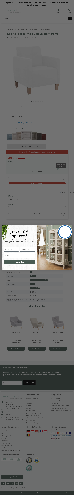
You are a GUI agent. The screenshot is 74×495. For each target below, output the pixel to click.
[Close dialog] (65, 232)
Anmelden (19, 262)
